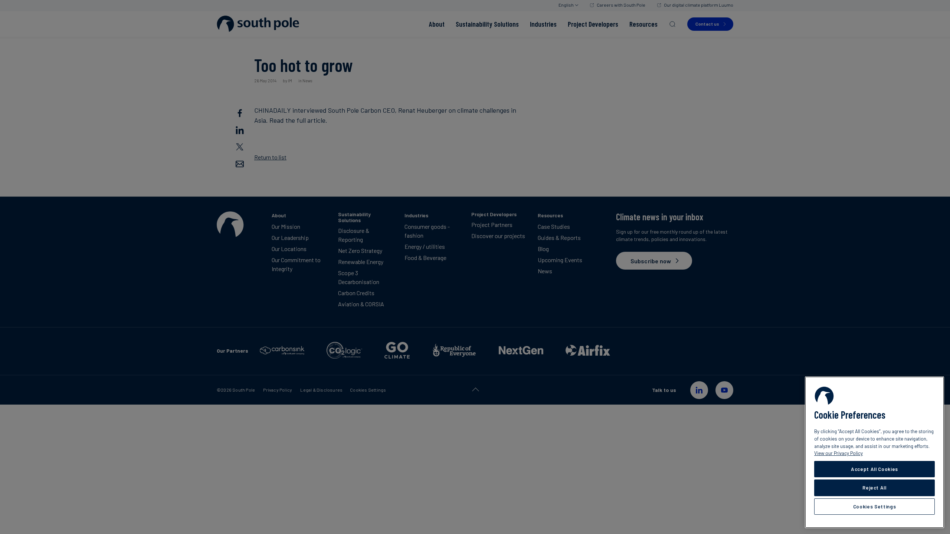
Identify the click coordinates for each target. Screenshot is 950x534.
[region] (874, 452)
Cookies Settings (874, 507)
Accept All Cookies (874, 469)
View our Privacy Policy (838, 453)
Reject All (874, 488)
